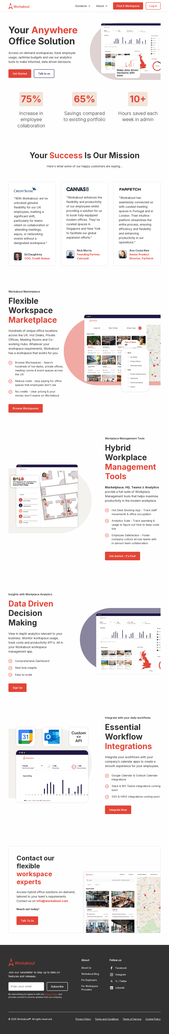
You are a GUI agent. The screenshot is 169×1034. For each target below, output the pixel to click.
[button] (82, 6)
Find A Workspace (128, 6)
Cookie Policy (153, 1019)
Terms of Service (132, 1019)
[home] (19, 6)
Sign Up (17, 687)
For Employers (89, 980)
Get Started (20, 73)
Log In (153, 6)
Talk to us (44, 73)
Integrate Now (118, 809)
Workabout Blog (90, 973)
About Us (86, 967)
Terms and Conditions (107, 1019)
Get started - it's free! (122, 556)
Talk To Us (27, 920)
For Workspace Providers (89, 988)
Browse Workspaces (25, 408)
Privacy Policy (83, 1019)
